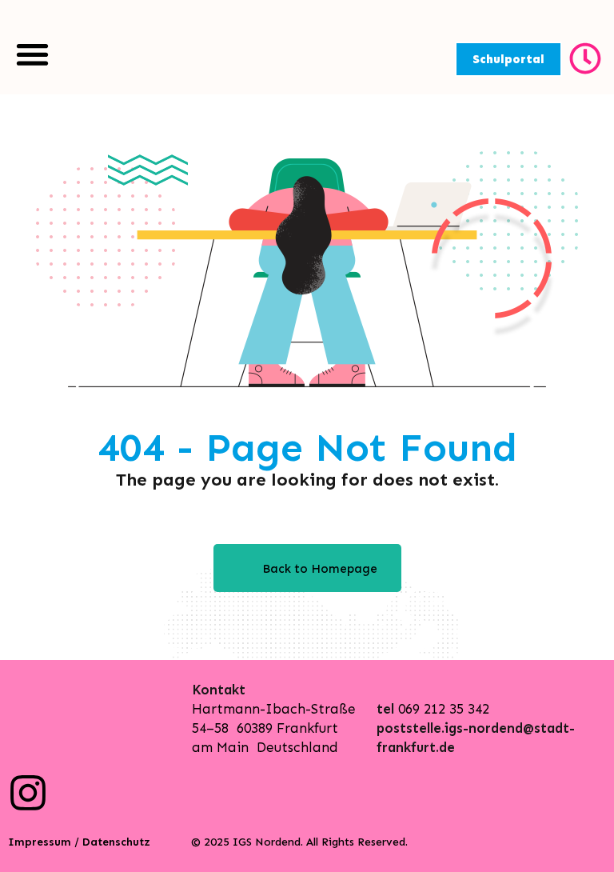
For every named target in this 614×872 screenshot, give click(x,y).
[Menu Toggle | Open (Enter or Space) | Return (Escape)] (32, 54)
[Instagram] (28, 793)
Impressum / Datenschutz (79, 842)
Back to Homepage (319, 569)
